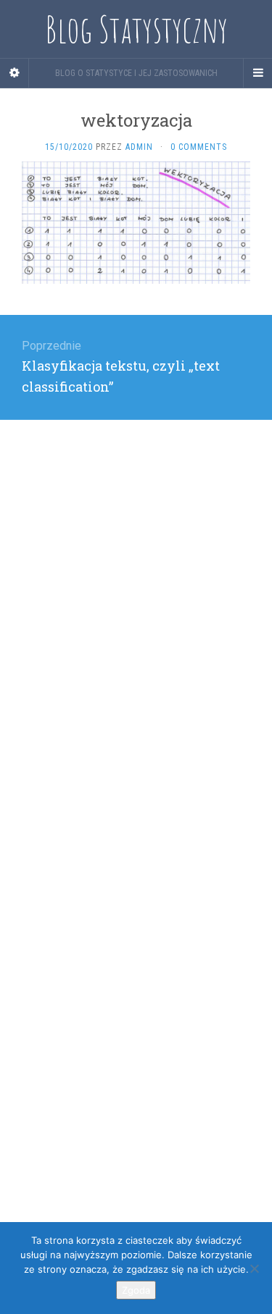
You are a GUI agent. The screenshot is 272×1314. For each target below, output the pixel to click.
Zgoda (136, 1290)
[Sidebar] (14, 73)
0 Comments (198, 147)
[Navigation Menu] (257, 73)
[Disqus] (136, 601)
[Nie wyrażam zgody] (254, 1268)
